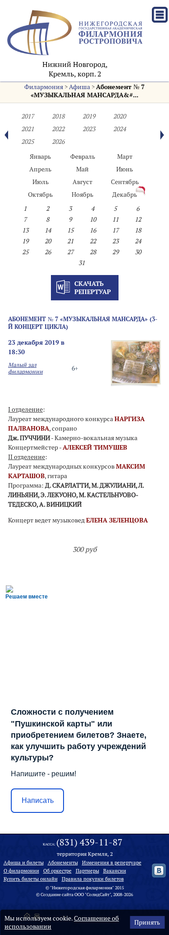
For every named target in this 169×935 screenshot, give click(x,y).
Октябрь (40, 194)
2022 (58, 129)
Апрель (40, 169)
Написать (38, 800)
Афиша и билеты (24, 862)
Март (124, 156)
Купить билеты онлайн (31, 879)
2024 (119, 129)
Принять (147, 922)
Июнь (124, 169)
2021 (27, 129)
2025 (27, 142)
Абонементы (63, 862)
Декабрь (124, 194)
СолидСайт (98, 894)
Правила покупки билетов (93, 879)
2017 (27, 116)
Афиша (79, 87)
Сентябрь (125, 182)
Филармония (43, 87)
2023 (88, 129)
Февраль (82, 156)
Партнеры (87, 871)
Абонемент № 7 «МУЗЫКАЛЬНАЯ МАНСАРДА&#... (88, 91)
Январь (40, 156)
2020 (119, 116)
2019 (88, 116)
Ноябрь (82, 194)
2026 (58, 142)
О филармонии (21, 871)
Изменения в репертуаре (112, 862)
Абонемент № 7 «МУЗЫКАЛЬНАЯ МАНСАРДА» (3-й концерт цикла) (82, 323)
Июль (40, 182)
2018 (58, 116)
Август (82, 182)
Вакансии (114, 871)
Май (82, 169)
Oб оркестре (57, 871)
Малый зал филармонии (25, 368)
